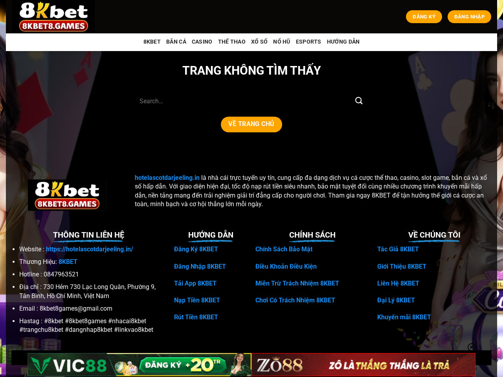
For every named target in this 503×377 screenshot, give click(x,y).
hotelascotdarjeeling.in (167, 177)
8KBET (152, 41)
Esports (308, 41)
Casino (202, 41)
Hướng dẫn (343, 41)
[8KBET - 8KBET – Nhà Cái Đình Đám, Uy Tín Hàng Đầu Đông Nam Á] (55, 16)
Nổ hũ (281, 41)
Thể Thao (232, 41)
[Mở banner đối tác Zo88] (363, 364)
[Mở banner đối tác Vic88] (140, 364)
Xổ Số (259, 41)
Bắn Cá (176, 41)
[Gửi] (359, 101)
